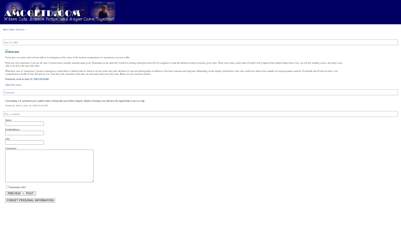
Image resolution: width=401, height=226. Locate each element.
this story (67, 57)
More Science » (18, 29)
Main (5, 29)
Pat (18, 105)
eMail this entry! (13, 85)
